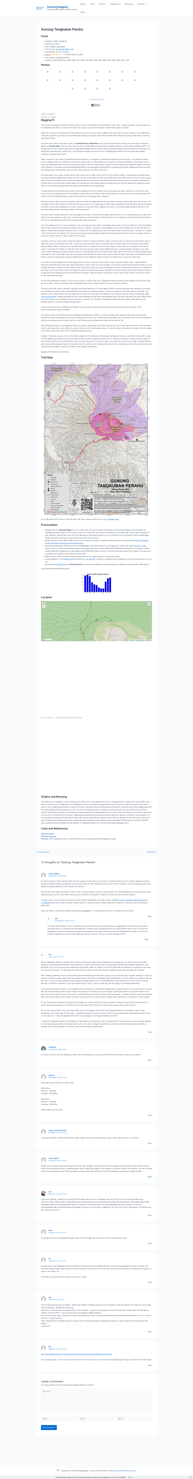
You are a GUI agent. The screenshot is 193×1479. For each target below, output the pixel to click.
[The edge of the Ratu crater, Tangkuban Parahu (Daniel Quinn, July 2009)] (103, 83)
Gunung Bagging (57, 6)
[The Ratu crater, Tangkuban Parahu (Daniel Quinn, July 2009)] (78, 83)
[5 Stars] (61, 54)
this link (92, 559)
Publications (115, 4)
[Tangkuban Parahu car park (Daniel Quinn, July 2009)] (140, 83)
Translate (53, 117)
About (82, 4)
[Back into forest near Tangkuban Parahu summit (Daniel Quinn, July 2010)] (103, 75)
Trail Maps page (113, 519)
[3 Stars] (56, 54)
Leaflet (132, 640)
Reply (150, 916)
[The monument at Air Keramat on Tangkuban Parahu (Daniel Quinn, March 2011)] (103, 92)
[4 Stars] (58, 54)
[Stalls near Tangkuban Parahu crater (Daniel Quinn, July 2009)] (128, 83)
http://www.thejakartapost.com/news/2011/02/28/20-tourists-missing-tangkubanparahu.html (76, 1354)
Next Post (152, 852)
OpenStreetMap (140, 640)
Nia (49, 1258)
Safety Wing (62, 564)
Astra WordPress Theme (127, 1471)
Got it (130, 1477)
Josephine (52, 1047)
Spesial (62, 47)
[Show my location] (149, 604)
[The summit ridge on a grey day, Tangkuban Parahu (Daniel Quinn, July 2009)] (140, 75)
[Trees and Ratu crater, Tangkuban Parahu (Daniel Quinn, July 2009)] (65, 83)
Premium (141, 4)
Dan (56, 918)
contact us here (140, 546)
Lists (92, 4)
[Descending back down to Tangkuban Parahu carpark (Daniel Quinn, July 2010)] (115, 75)
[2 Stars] (54, 54)
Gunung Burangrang (48, 297)
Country (102, 4)
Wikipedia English (47, 834)
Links (82, 12)
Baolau (128, 530)
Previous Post (42, 852)
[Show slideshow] (96, 99)
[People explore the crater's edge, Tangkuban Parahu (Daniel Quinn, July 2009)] (115, 83)
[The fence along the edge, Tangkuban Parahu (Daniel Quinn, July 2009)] (90, 83)
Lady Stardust (53, 1158)
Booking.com (69, 559)
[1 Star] (52, 54)
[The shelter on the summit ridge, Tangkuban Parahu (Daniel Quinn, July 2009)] (53, 83)
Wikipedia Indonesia (48, 836)
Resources (128, 4)
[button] (86, 4)
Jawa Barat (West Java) (65, 49)
